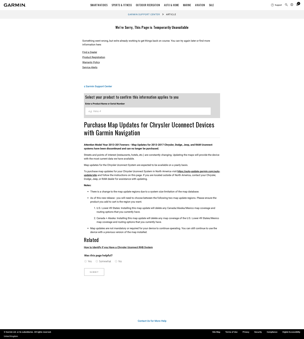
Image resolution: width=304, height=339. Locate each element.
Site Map (216, 332)
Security (258, 332)
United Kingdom (11, 336)
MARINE (187, 5)
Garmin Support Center (144, 14)
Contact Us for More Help (152, 320)
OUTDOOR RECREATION (148, 5)
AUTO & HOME (171, 5)
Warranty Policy (91, 62)
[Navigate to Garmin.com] (15, 5)
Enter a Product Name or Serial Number (105, 103)
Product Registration (93, 57)
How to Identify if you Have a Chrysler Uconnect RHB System (118, 247)
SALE (211, 5)
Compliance (272, 332)
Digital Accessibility (291, 332)
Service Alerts (89, 67)
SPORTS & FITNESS (122, 5)
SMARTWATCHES (99, 5)
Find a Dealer (89, 52)
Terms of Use (231, 332)
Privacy (246, 332)
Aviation (200, 5)
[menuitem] (276, 5)
